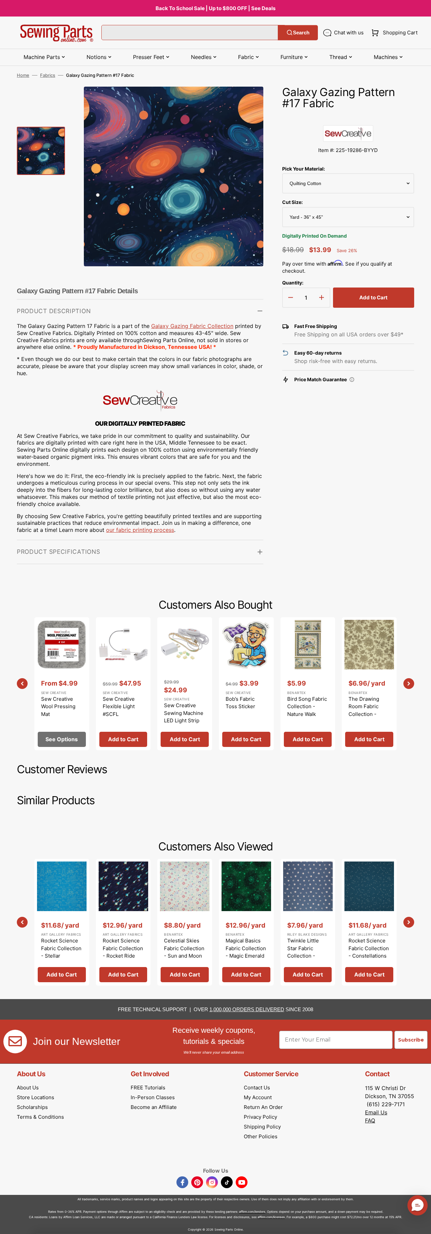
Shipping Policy (262, 1126)
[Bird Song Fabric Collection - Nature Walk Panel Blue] (307, 683)
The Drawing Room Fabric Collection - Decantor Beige (367, 710)
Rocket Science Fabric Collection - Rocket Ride (123, 948)
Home (23, 75)
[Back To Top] (421, 1224)
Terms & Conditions (40, 1117)
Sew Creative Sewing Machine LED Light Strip (183, 713)
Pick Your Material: (303, 169)
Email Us (376, 1112)
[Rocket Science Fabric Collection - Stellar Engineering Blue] (61, 922)
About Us (28, 1087)
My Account (258, 1097)
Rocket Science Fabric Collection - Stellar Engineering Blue (61, 952)
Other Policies (260, 1136)
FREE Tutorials (148, 1087)
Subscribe (411, 1040)
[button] (393, 32)
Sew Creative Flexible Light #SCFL (119, 706)
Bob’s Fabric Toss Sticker (240, 703)
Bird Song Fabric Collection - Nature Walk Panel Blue (307, 710)
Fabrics (47, 75)
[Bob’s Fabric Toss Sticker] (246, 683)
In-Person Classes (153, 1097)
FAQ (370, 1120)
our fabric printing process (140, 529)
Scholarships (32, 1107)
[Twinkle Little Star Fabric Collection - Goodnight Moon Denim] (307, 922)
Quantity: (292, 282)
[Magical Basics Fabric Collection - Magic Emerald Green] (246, 922)
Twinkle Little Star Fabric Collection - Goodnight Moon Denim (307, 955)
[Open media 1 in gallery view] (248, 101)
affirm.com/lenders (252, 1211)
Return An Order (263, 1107)
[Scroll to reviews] (348, 118)
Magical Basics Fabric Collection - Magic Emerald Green (246, 952)
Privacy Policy (260, 1117)
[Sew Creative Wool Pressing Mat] (61, 683)
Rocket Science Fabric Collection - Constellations (369, 948)
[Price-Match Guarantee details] (352, 379)
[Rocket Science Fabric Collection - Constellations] (369, 922)
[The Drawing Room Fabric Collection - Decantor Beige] (369, 683)
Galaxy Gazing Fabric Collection (192, 326)
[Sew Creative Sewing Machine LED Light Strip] (184, 683)
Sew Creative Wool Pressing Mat (58, 706)
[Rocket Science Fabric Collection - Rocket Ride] (123, 922)
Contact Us (257, 1087)
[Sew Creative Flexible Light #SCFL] (123, 683)
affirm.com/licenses (271, 1217)
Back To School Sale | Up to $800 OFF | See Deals (215, 8)
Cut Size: (292, 202)
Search (301, 32)
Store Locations (35, 1097)
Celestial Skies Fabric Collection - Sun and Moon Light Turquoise (184, 952)
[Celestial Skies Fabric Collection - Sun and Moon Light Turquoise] (184, 922)
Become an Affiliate (154, 1107)
